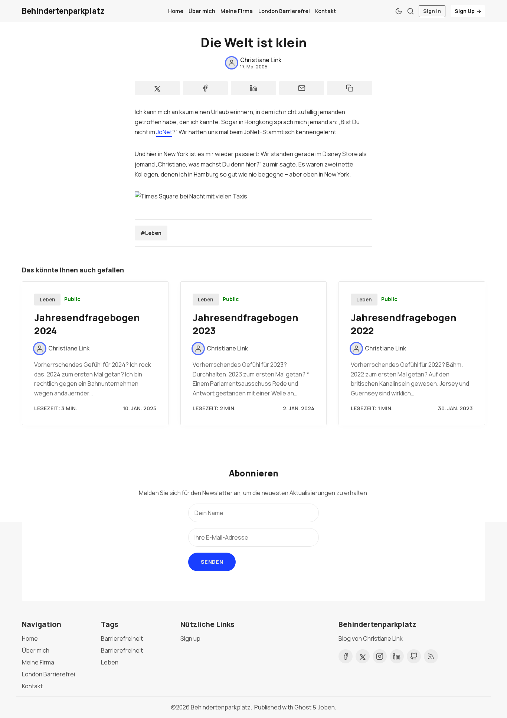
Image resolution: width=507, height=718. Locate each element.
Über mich (202, 10)
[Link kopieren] (349, 88)
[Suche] (410, 11)
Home (175, 10)
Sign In (432, 10)
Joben (326, 707)
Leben (47, 299)
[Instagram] (380, 656)
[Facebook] (345, 656)
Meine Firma (236, 10)
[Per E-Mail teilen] (301, 88)
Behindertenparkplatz (221, 707)
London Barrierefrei (284, 10)
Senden (212, 561)
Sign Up (465, 10)
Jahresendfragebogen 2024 (87, 324)
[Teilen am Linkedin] (253, 88)
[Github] (414, 656)
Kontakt (325, 10)
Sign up (190, 638)
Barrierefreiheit (122, 638)
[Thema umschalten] (398, 11)
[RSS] (431, 656)
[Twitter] (363, 656)
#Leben (150, 232)
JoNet (164, 132)
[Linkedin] (397, 656)
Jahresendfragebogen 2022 (404, 324)
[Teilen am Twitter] (157, 88)
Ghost (302, 707)
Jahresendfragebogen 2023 (245, 324)
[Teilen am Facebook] (205, 88)
